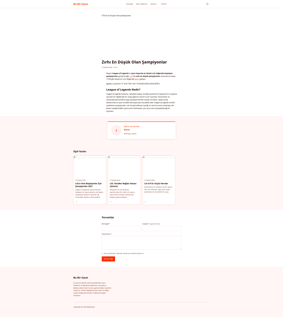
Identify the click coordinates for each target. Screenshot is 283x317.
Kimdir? (164, 4)
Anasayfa (129, 4)
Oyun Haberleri (141, 4)
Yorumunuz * (107, 234)
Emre (127, 129)
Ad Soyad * (106, 224)
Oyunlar (153, 4)
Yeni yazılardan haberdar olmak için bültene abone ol (124, 253)
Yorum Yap (108, 259)
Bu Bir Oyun (80, 4)
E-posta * (151, 224)
